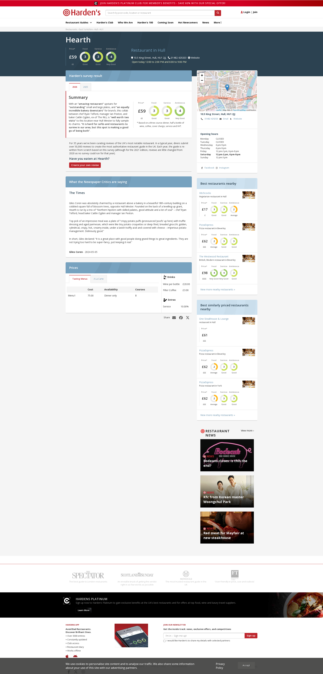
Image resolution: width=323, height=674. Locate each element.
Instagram (224, 167)
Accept (246, 665)
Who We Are (125, 22)
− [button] (202, 80)
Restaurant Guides (77, 22)
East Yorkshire (86, 29)
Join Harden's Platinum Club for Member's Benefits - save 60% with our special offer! (162, 3)
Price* (72, 48)
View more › (247, 430)
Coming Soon (165, 22)
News (205, 22)
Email (225, 118)
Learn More (83, 613)
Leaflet (218, 110)
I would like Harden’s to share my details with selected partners (198, 643)
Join (255, 12)
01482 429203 (211, 118)
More (217, 22)
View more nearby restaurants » (217, 289)
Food (85, 48)
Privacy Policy (220, 666)
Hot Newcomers (188, 22)
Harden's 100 (145, 22)
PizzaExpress (206, 224)
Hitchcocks (205, 193)
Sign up (251, 638)
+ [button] (202, 75)
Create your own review (85, 165)
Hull (96, 29)
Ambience (111, 48)
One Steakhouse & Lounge (214, 318)
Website (238, 118)
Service (98, 48)
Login (246, 12)
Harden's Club (105, 22)
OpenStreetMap (239, 110)
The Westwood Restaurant (213, 256)
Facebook (209, 167)
